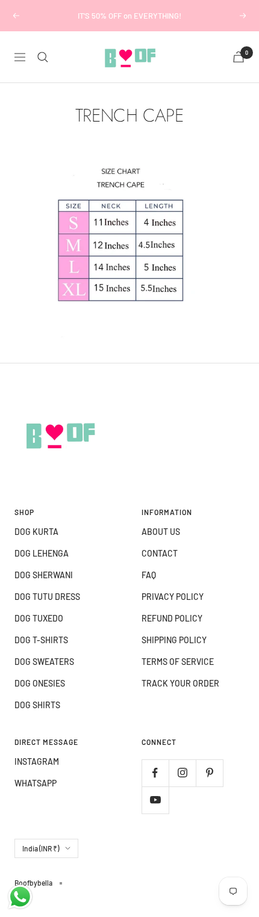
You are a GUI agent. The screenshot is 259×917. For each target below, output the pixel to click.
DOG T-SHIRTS (41, 640)
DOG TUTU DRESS (47, 596)
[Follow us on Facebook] (155, 772)
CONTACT (160, 553)
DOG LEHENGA (41, 553)
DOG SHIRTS (37, 705)
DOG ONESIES (39, 683)
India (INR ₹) (40, 848)
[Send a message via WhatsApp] (20, 897)
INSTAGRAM (36, 761)
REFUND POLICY (172, 618)
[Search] (42, 57)
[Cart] (238, 57)
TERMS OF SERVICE (178, 661)
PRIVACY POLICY (173, 596)
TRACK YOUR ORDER (180, 683)
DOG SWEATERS (44, 661)
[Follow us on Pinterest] (209, 772)
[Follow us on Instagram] (182, 772)
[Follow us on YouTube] (155, 800)
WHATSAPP (35, 783)
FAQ (149, 575)
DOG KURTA (36, 531)
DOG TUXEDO (38, 618)
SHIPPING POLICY (174, 640)
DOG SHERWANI (43, 575)
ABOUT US (161, 531)
